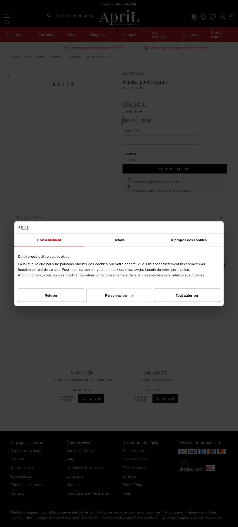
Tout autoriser (187, 295)
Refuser (51, 295)
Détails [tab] (119, 240)
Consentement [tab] (49, 240)
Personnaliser (116, 295)
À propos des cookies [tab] (189, 240)
